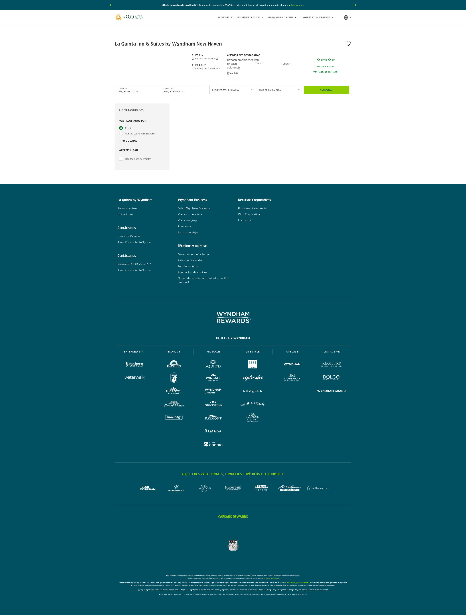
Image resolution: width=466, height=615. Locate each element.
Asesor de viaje (188, 232)
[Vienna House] (252, 405)
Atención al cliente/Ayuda (134, 242)
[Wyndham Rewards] (232, 317)
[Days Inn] (174, 365)
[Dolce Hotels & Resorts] (331, 378)
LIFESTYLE (253, 351)
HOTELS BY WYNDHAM (233, 338)
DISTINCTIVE (332, 351)
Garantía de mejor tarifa (193, 254)
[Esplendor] (252, 378)
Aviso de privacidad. (271, 578)
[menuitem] (225, 17)
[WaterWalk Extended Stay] (134, 378)
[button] (110, 5)
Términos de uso (188, 266)
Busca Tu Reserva (129, 236)
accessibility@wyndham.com (298, 582)
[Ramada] (213, 431)
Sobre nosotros (127, 208)
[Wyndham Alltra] (252, 418)
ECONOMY (174, 351)
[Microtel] (174, 391)
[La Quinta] (213, 365)
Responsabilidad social (252, 208)
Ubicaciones (125, 214)
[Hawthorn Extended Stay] (134, 365)
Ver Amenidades (325, 66)
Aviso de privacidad (190, 260)
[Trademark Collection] (292, 378)
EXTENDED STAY (134, 351)
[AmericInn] (213, 405)
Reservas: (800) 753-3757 (134, 264)
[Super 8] (174, 378)
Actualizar (326, 90)
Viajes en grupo (188, 220)
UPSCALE (292, 351)
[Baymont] (213, 418)
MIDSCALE (213, 351)
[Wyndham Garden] (213, 391)
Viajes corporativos (190, 214)
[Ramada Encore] (213, 445)
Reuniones (184, 226)
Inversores (245, 220)
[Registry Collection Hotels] (331, 365)
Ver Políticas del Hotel (325, 72)
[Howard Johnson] (174, 405)
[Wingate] (213, 378)
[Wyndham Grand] (331, 391)
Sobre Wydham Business (194, 208)
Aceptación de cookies (192, 272)
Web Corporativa (249, 214)
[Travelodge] (174, 418)
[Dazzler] (252, 391)
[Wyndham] (292, 365)
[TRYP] (252, 365)
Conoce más (297, 5)
